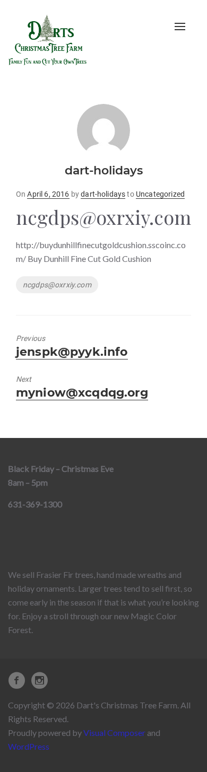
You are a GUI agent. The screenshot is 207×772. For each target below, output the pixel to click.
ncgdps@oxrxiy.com (57, 284)
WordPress (28, 746)
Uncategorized (160, 194)
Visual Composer (114, 732)
